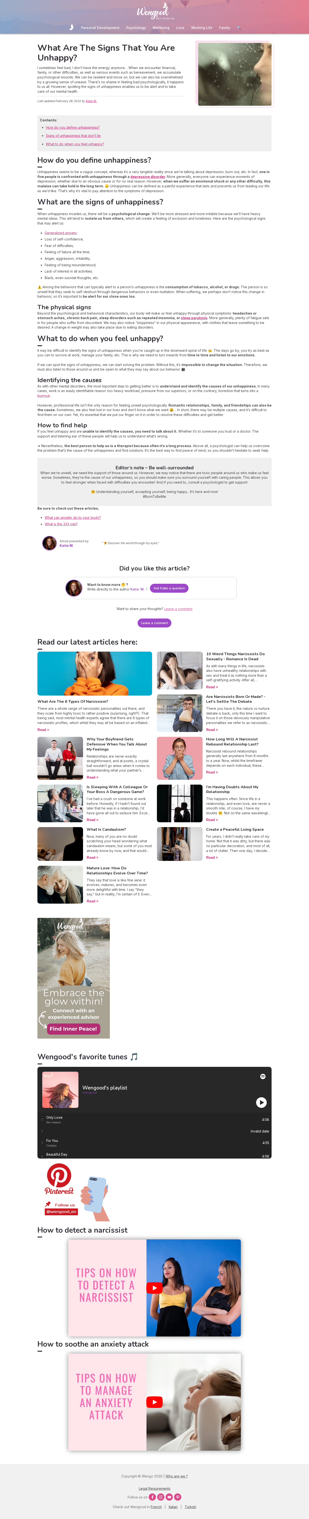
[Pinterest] (177, 1497)
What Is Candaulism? (106, 829)
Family (224, 28)
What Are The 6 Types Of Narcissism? (72, 701)
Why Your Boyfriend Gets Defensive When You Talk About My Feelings (117, 744)
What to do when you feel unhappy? (75, 144)
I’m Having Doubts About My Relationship (232, 789)
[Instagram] (160, 1497)
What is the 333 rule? (61, 524)
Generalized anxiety (61, 233)
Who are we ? (177, 1476)
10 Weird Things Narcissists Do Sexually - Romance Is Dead (235, 656)
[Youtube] (169, 1497)
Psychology (136, 28)
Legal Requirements (154, 1488)
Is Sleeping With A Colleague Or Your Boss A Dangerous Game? (117, 789)
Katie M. (91, 101)
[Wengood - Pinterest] (73, 1220)
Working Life (201, 28)
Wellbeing (161, 28)
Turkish (190, 1507)
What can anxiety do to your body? (73, 517)
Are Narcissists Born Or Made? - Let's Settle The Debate (236, 699)
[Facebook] (152, 1497)
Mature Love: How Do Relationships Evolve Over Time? (117, 870)
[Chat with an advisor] (73, 1037)
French (156, 1507)
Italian (173, 1507)
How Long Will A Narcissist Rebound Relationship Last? (232, 742)
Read (41, 730)
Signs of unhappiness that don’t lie (73, 136)
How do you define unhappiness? (73, 127)
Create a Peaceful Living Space (235, 829)
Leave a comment (154, 623)
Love (180, 28)
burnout (43, 396)
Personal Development (100, 28)
